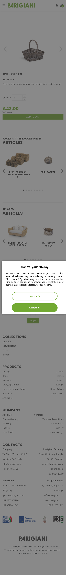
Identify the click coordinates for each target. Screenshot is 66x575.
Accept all (34, 307)
